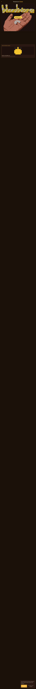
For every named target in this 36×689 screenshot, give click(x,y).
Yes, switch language (24, 686)
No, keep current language (30, 686)
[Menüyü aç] (2, 2)
